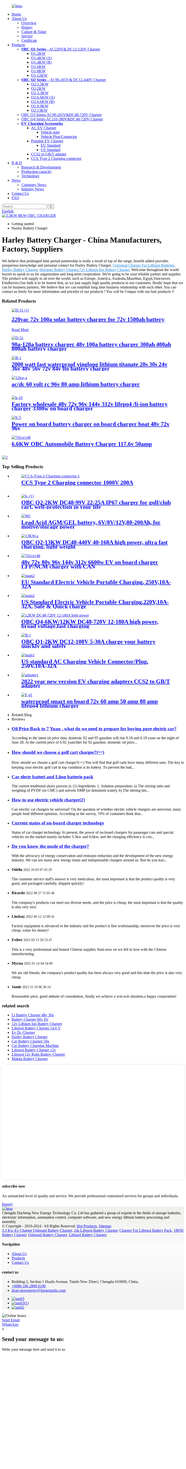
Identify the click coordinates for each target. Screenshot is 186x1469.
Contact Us (20, 193)
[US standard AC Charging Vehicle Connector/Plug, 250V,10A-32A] (28, 655)
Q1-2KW (38, 53)
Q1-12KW (39, 75)
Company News (33, 185)
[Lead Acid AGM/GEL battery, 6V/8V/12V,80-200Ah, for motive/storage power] (26, 516)
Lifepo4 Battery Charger (87, 1235)
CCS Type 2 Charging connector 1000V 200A (77, 482)
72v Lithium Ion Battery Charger (104, 270)
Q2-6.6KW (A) (43, 97)
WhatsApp (10, 1324)
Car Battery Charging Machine (35, 1046)
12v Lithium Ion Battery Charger (37, 1024)
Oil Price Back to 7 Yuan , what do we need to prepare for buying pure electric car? (94, 728)
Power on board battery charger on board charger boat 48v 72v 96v (91, 426)
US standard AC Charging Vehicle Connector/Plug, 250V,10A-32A (84, 663)
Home (16, 14)
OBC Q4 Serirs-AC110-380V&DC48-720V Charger (62, 119)
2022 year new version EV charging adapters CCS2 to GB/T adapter (95, 683)
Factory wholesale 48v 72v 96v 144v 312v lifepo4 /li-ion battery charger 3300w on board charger (90, 406)
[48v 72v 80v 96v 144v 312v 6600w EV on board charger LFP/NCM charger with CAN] (30, 556)
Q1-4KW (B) (41, 62)
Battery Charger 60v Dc (30, 1019)
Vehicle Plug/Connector (59, 137)
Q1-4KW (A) (41, 58)
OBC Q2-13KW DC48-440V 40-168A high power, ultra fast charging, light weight (94, 544)
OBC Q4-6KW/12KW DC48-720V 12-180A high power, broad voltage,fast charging (89, 624)
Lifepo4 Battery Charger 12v (34, 1050)
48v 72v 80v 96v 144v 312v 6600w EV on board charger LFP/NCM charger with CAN (89, 564)
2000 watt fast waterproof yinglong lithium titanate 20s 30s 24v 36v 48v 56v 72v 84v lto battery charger (89, 366)
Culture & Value (33, 32)
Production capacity (36, 172)
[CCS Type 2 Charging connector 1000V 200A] (50, 476)
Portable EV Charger (47, 141)
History (27, 27)
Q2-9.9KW (39, 106)
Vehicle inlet (50, 132)
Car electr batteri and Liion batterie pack (52, 776)
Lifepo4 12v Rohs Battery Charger (38, 1054)
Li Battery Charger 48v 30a (33, 1015)
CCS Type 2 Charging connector (56, 158)
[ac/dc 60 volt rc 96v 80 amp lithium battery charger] (19, 378)
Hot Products (87, 1226)
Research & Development (41, 167)
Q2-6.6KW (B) (42, 102)
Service (27, 36)
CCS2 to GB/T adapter (48, 154)
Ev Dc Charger (23, 1032)
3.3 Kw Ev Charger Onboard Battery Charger (37, 1230)
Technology (30, 176)
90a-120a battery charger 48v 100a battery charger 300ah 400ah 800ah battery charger (91, 346)
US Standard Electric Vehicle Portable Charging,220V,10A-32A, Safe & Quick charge (95, 604)
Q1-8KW (38, 71)
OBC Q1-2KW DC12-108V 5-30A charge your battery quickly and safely (88, 643)
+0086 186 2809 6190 (29, 1286)
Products (18, 45)
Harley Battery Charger (20, 270)
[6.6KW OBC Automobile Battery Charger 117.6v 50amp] (21, 437)
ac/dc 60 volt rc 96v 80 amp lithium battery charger (76, 384)
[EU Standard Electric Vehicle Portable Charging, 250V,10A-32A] (28, 576)
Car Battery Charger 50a (30, 1041)
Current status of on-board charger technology (58, 822)
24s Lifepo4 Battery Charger (95, 1230)
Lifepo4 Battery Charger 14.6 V (36, 1028)
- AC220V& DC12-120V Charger (60, 49)
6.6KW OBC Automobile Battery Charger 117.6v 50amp (82, 444)
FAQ (15, 198)
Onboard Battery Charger (47, 1235)
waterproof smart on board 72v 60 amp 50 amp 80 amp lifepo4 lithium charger (89, 703)
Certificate (29, 40)
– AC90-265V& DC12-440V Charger (63, 80)
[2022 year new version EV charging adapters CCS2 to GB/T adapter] (29, 675)
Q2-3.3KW (39, 93)
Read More (20, 330)
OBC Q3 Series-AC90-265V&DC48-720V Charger (61, 115)
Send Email (11, 1320)
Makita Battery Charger (30, 1059)
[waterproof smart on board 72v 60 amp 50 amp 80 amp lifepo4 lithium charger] (26, 695)
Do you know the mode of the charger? (50, 846)
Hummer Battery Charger (58, 270)
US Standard (50, 150)
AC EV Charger (43, 128)
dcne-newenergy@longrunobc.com (39, 1290)
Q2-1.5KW (39, 84)
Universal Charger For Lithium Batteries (143, 265)
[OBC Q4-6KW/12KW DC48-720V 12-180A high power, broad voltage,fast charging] (55, 615)
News (16, 180)
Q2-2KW (38, 88)
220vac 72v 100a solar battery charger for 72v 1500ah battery (88, 319)
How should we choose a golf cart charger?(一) (58, 752)
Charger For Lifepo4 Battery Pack (145, 1230)
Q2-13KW (39, 110)
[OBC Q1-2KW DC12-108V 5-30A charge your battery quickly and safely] (26, 635)
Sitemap (105, 1226)
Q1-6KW (38, 67)
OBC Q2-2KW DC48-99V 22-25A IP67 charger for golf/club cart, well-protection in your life (96, 504)
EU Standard (51, 145)
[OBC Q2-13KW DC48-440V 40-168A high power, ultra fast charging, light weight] (29, 536)
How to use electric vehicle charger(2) (48, 799)
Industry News (32, 189)
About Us (19, 19)
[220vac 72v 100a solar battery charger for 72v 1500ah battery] (20, 310)
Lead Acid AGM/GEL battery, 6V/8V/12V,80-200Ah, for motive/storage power (91, 524)
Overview (29, 23)
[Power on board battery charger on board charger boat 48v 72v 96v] (16, 418)
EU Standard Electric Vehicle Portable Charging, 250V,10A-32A (96, 584)
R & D (17, 163)
